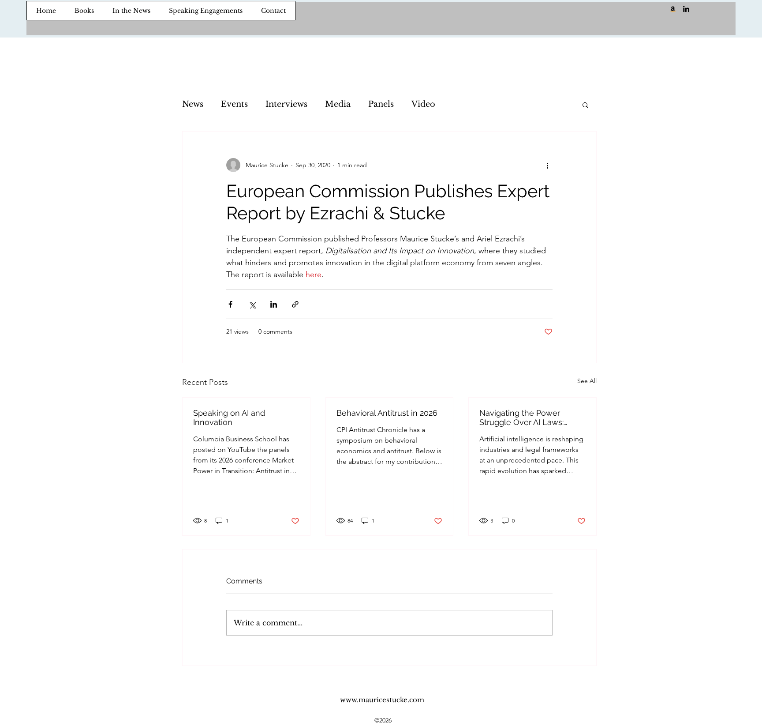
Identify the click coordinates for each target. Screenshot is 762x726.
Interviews (286, 104)
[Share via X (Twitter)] (252, 304)
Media (338, 104)
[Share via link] (295, 304)
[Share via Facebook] (230, 304)
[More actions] (547, 165)
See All (587, 381)
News (192, 104)
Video (423, 104)
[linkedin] (686, 8)
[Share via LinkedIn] (273, 304)
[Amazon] (673, 8)
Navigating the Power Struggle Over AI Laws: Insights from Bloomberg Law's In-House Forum (525, 417)
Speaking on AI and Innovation (229, 417)
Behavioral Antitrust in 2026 (386, 413)
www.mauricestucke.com (382, 700)
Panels (381, 104)
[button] (585, 104)
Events (234, 104)
